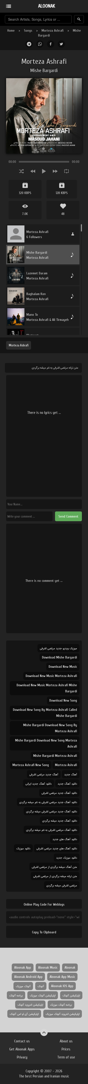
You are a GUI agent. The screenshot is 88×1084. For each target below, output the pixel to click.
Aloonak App (22, 967)
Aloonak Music (47, 967)
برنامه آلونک (16, 995)
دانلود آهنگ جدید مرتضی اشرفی (59, 793)
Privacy (22, 1057)
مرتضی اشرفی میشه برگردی (61, 885)
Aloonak (70, 967)
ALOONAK (46, 6)
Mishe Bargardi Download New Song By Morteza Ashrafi (50, 728)
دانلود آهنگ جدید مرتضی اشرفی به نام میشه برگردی (48, 802)
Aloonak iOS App (62, 986)
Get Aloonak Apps (22, 1049)
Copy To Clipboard (44, 932)
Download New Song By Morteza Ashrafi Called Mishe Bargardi (45, 713)
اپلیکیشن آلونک (71, 995)
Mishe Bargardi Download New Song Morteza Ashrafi (46, 743)
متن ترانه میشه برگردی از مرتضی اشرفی (55, 876)
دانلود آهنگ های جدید (65, 839)
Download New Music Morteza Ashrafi (51, 676)
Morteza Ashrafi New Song (30, 765)
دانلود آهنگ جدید (67, 783)
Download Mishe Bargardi (59, 657)
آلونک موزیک (23, 986)
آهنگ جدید (70, 774)
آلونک (41, 986)
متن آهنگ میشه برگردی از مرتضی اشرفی (54, 867)
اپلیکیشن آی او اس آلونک (24, 1014)
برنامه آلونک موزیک (61, 1004)
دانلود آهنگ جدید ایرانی (38, 783)
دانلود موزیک (23, 848)
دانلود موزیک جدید (66, 857)
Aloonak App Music (62, 977)
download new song (63, 700)
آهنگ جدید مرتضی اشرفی (43, 774)
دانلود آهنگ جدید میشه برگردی (59, 820)
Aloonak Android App (28, 977)
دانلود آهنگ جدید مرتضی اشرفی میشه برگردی (51, 811)
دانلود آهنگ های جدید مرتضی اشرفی (56, 848)
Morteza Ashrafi (53, 30)
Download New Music (63, 667)
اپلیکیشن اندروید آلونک (30, 1004)
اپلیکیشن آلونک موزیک (42, 995)
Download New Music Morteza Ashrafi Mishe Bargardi (47, 688)
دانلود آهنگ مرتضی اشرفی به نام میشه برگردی (51, 830)
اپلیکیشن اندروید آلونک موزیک (62, 1014)
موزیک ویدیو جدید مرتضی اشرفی (58, 648)
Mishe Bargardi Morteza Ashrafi (55, 756)
